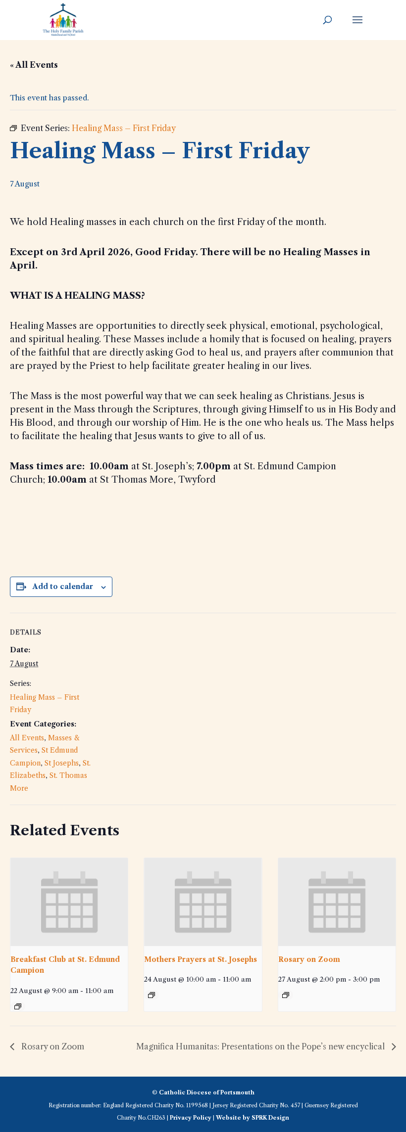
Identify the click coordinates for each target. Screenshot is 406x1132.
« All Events (34, 65)
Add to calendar (63, 586)
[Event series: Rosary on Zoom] (285, 995)
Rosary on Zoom (309, 959)
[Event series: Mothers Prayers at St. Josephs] (151, 995)
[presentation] (69, 902)
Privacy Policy (190, 1117)
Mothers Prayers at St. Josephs (200, 959)
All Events (27, 737)
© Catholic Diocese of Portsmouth (203, 1092)
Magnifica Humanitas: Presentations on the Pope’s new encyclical (261, 1046)
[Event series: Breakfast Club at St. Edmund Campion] (17, 1006)
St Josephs (62, 763)
